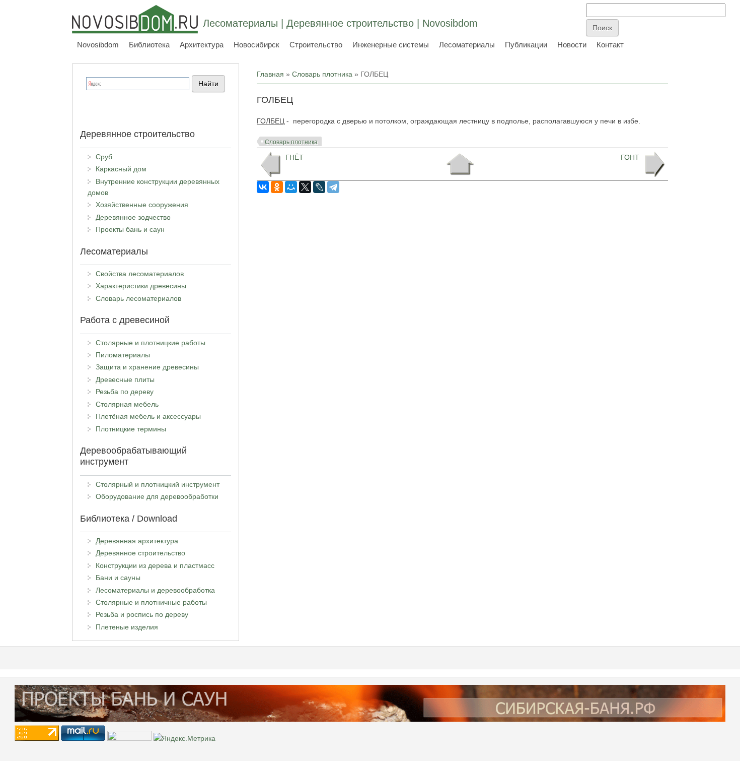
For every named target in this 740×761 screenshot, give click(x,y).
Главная (270, 74)
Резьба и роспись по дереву (142, 614)
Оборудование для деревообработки (157, 496)
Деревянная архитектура (137, 541)
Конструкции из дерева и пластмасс (155, 565)
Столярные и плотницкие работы (150, 343)
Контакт (610, 44)
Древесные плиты (125, 379)
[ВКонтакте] (263, 187)
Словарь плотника (322, 74)
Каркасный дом (121, 169)
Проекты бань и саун (130, 229)
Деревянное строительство (140, 553)
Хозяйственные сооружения (142, 205)
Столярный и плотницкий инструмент (157, 484)
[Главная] (135, 19)
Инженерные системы (390, 44)
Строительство (315, 44)
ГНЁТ (294, 157)
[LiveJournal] (319, 187)
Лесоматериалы (467, 44)
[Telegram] (333, 187)
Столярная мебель (127, 404)
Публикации (526, 44)
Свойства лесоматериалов (140, 274)
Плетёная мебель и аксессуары (148, 416)
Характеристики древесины (141, 286)
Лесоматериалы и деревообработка (155, 590)
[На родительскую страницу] (460, 164)
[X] (305, 187)
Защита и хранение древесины (147, 367)
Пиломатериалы (123, 355)
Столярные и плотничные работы (151, 602)
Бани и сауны (118, 578)
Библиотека (149, 44)
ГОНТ (630, 157)
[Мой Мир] (291, 187)
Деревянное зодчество (133, 217)
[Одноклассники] (277, 187)
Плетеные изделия (127, 627)
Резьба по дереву (125, 392)
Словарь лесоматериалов (138, 298)
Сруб (104, 157)
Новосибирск (256, 44)
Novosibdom (98, 44)
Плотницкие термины (131, 429)
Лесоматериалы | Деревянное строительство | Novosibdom (340, 23)
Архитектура (202, 44)
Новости (571, 44)
